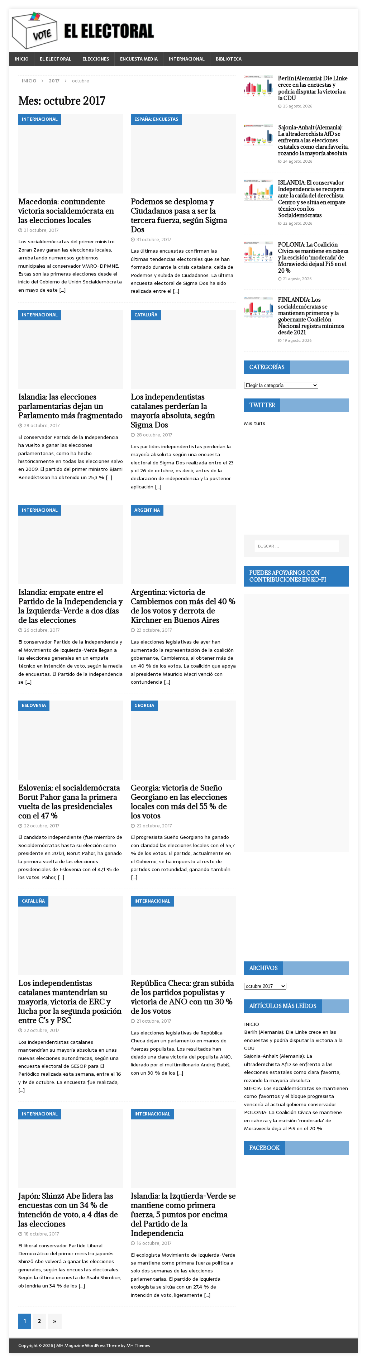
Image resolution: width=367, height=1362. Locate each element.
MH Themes (138, 1345)
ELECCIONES (95, 59)
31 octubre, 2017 (41, 230)
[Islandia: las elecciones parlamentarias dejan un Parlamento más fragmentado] (70, 349)
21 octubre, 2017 (154, 1021)
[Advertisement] (296, 481)
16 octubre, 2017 (154, 1243)
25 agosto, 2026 (297, 106)
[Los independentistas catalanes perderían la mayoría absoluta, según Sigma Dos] (183, 349)
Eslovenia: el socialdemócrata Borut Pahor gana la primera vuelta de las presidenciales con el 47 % (69, 802)
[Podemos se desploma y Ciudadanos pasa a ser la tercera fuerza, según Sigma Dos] (183, 153)
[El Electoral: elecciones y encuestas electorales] (84, 48)
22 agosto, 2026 (297, 223)
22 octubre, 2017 (41, 826)
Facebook (264, 1147)
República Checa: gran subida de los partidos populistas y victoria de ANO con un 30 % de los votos (182, 997)
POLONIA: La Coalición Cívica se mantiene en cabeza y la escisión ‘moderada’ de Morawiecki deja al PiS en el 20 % (313, 257)
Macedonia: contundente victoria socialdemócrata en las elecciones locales (66, 211)
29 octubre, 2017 (42, 425)
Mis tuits (254, 423)
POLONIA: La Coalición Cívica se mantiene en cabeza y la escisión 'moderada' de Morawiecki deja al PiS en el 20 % (293, 1120)
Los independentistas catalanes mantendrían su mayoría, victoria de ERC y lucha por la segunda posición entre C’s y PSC (69, 1001)
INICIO (22, 59)
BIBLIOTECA (229, 59)
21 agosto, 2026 (297, 279)
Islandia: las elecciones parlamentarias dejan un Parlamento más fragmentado (70, 406)
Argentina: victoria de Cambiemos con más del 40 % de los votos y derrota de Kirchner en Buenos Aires (183, 606)
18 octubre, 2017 (41, 1234)
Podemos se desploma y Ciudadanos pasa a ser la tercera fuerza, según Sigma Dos (179, 215)
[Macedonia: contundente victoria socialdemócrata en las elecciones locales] (70, 153)
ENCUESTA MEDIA (139, 59)
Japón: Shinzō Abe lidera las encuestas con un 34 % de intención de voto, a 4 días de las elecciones (68, 1210)
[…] (62, 290)
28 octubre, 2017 (154, 435)
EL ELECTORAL (55, 59)
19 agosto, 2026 (297, 340)
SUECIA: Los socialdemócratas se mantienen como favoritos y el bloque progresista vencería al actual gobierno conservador (296, 1096)
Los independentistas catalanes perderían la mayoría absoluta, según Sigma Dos (173, 411)
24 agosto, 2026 (297, 161)
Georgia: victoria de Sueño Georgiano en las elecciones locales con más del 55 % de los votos (179, 802)
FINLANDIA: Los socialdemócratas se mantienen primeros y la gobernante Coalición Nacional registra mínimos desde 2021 (311, 316)
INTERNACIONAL (187, 59)
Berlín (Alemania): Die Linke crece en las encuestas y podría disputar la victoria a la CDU (313, 88)
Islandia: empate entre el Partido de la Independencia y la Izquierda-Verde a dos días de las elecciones (70, 606)
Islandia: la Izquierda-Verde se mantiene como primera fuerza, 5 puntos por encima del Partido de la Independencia (183, 1214)
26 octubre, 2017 (42, 630)
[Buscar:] (296, 546)
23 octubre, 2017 (154, 630)
